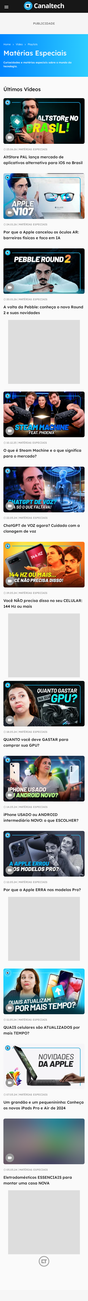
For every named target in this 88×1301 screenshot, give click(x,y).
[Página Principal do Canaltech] (44, 9)
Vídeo (19, 44)
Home (7, 44)
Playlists (33, 44)
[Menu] (6, 7)
